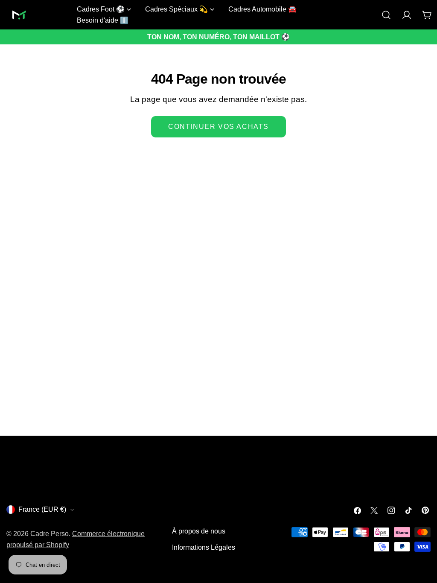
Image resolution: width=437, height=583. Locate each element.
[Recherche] (386, 14)
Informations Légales (203, 547)
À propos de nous (198, 531)
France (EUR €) (42, 509)
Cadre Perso (49, 533)
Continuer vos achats (218, 126)
